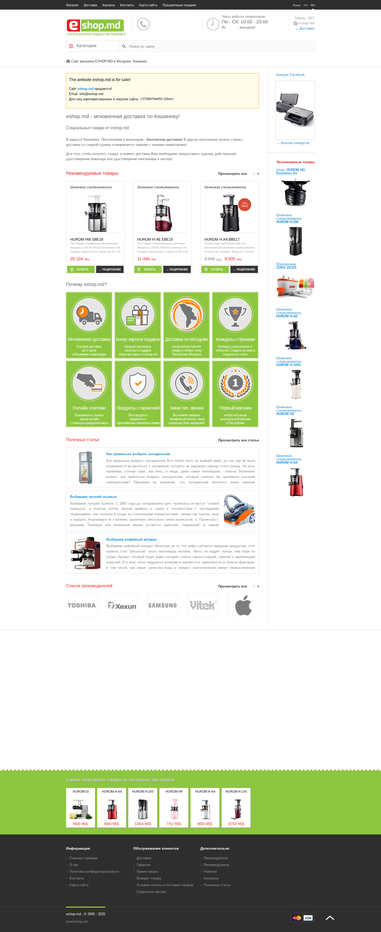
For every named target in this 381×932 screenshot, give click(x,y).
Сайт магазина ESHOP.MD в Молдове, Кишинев (108, 61)
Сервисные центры (151, 892)
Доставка (90, 5)
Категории (86, 46)
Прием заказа (147, 871)
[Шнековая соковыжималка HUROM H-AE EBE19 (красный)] (162, 213)
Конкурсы (211, 878)
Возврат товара (149, 878)
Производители (216, 858)
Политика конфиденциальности (94, 871)
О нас (74, 865)
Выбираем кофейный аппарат (131, 539)
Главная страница (83, 858)
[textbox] (221, 46)
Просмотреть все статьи (238, 440)
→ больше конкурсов (292, 143)
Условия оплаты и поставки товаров (165, 885)
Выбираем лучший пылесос (93, 497)
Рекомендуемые (216, 865)
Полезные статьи (217, 885)
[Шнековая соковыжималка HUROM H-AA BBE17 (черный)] (229, 213)
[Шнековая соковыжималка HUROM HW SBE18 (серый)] (95, 213)
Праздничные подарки (179, 5)
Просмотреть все (232, 174)
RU (313, 5)
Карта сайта (148, 5)
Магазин (72, 5)
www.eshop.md (77, 921)
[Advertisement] (190, 733)
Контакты (127, 5)
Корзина (108, 5)
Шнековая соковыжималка (91, 187)
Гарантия (144, 865)
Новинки (210, 871)
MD (306, 5)
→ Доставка (304, 28)
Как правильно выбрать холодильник (138, 454)
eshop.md (85, 89)
